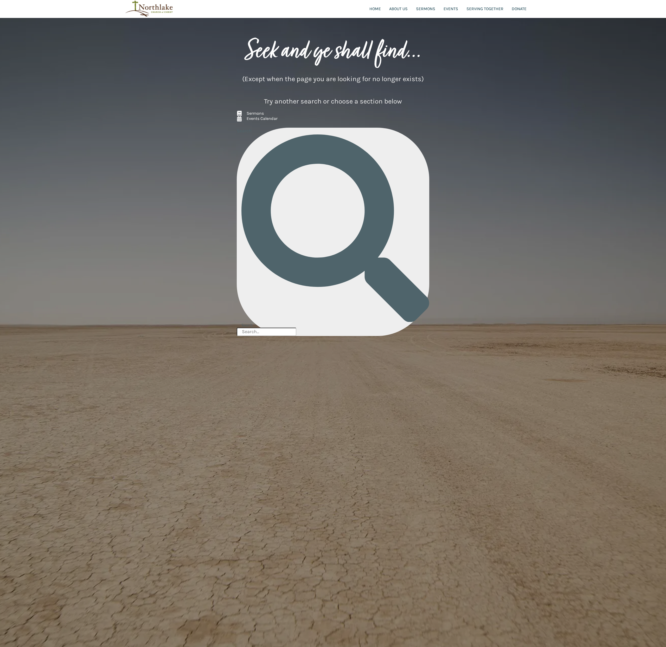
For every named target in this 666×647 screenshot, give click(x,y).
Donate (519, 8)
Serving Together (484, 8)
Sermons (425, 8)
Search (244, 130)
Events (451, 8)
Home (375, 8)
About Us (398, 8)
